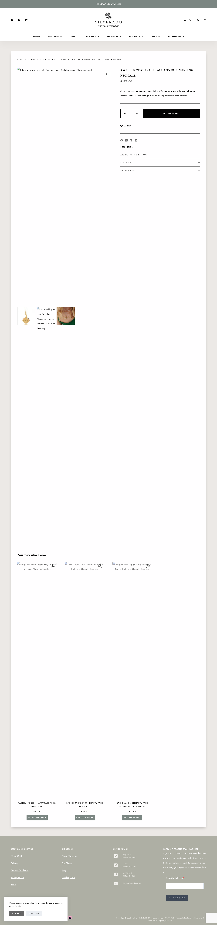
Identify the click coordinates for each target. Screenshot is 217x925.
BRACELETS (134, 36)
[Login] (198, 20)
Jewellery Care (68, 877)
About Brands (127, 170)
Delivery (14, 863)
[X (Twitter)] (126, 140)
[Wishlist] (191, 20)
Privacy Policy (17, 877)
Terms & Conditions (19, 870)
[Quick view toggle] (52, 566)
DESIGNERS (53, 36)
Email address (174, 878)
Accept (16, 913)
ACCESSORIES (174, 36)
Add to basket (171, 113)
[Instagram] (19, 20)
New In (36, 36)
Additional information (133, 155)
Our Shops (67, 863)
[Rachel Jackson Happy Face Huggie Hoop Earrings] (132, 681)
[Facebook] (12, 20)
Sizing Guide (17, 856)
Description (126, 147)
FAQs (13, 884)
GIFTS (72, 36)
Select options (37, 817)
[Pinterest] (26, 20)
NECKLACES (112, 36)
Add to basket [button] (84, 817)
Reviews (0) (126, 162)
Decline (34, 913)
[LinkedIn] (136, 140)
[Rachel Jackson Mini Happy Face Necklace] (85, 681)
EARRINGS (91, 36)
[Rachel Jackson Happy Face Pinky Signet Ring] (37, 681)
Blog (64, 870)
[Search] (185, 20)
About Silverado (69, 856)
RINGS (154, 36)
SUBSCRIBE (177, 898)
